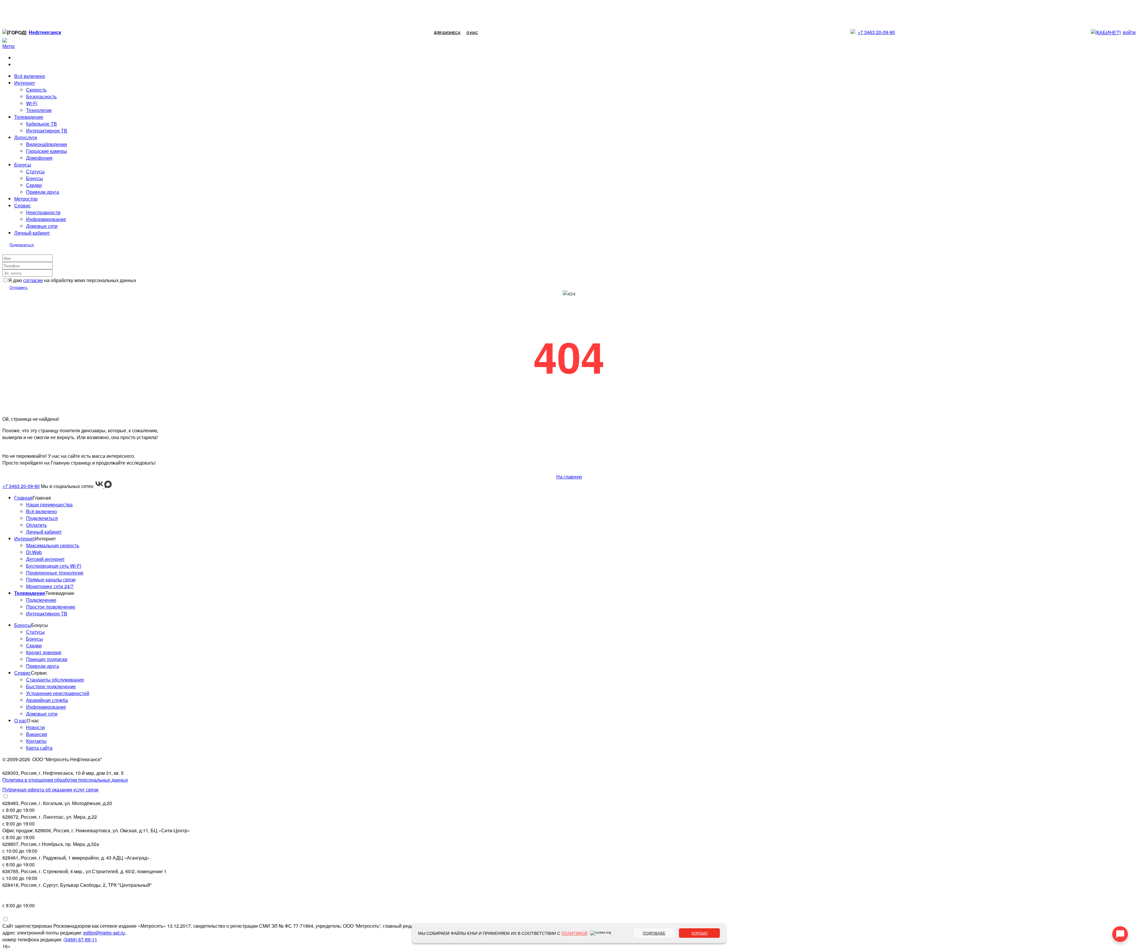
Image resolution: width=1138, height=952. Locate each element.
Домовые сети (41, 226)
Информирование (46, 219)
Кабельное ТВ (41, 123)
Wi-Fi (31, 103)
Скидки (34, 185)
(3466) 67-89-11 (80, 939)
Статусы (35, 171)
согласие (33, 280)
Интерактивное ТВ (46, 130)
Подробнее (654, 932)
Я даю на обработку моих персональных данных (72, 280)
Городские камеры (46, 151)
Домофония (39, 157)
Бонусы (34, 178)
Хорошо (699, 932)
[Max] (108, 486)
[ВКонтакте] (99, 486)
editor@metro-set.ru (104, 932)
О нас (472, 32)
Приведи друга (42, 191)
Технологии (39, 110)
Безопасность (41, 96)
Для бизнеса (447, 32)
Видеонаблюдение (46, 144)
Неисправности (43, 212)
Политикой (574, 933)
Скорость (36, 89)
